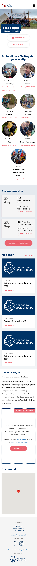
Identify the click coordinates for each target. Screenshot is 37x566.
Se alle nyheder (29, 255)
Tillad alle (18, 448)
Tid (18, 209)
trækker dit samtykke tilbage (19, 442)
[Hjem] (7, 5)
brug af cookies (21, 439)
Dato (19, 206)
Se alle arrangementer (18, 243)
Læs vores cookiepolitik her (18, 550)
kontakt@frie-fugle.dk (18, 535)
